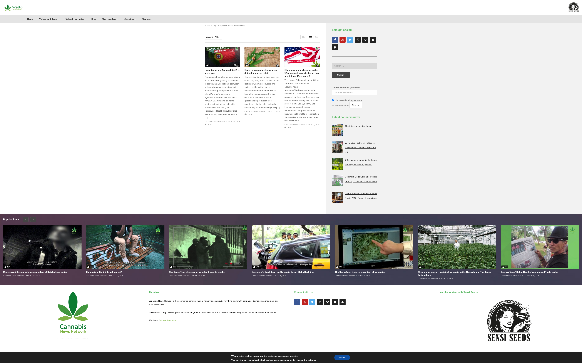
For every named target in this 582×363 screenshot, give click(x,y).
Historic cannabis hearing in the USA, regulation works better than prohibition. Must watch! (301, 73)
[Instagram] (358, 40)
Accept (342, 357)
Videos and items (48, 19)
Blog (93, 19)
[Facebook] (335, 40)
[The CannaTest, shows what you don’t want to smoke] (208, 247)
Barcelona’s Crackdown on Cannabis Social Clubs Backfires (283, 272)
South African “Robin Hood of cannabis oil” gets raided (529, 272)
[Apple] (373, 40)
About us (129, 19)
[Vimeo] (365, 40)
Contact (146, 19)
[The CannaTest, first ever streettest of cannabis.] (374, 247)
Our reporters (109, 19)
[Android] (335, 47)
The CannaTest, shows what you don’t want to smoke (197, 272)
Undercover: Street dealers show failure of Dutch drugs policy (35, 272)
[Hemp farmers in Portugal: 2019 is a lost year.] (222, 57)
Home (30, 19)
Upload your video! (75, 19)
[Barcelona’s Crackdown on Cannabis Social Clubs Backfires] (291, 247)
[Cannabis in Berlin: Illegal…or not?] (125, 247)
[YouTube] (343, 40)
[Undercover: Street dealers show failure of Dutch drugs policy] (42, 247)
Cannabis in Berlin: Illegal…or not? (104, 272)
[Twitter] (350, 40)
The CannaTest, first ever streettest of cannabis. (360, 272)
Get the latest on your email (346, 87)
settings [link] (312, 360)
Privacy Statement (167, 320)
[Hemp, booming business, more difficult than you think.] (262, 57)
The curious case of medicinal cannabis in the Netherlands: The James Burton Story (454, 273)
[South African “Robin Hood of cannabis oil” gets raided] (540, 247)
